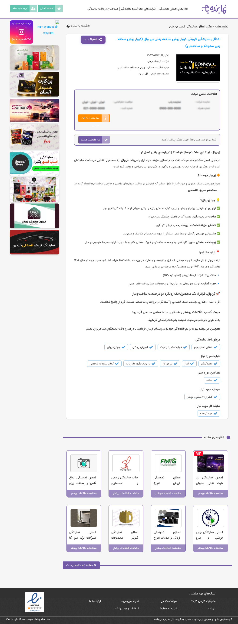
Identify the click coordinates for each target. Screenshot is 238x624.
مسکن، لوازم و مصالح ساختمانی (136, 67)
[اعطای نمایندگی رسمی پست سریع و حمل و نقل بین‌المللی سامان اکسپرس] (34, 110)
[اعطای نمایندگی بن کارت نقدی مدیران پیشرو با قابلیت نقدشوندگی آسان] (34, 84)
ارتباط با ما (95, 601)
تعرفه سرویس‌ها (130, 601)
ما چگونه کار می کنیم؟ (203, 601)
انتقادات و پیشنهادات (127, 608)
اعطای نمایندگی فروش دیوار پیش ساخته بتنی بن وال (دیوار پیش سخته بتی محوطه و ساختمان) (169, 42)
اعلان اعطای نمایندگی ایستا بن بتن (190, 26)
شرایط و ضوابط (168, 608)
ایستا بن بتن (154, 61)
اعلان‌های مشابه (214, 437)
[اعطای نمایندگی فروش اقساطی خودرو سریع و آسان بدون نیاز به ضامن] (34, 242)
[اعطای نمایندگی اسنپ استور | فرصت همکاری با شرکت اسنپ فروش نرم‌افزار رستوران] (34, 163)
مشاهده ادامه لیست (79, 565)
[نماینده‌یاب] (214, 9)
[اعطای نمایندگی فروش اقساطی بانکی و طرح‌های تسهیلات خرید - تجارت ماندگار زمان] (34, 216)
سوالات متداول (169, 601)
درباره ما (211, 608)
